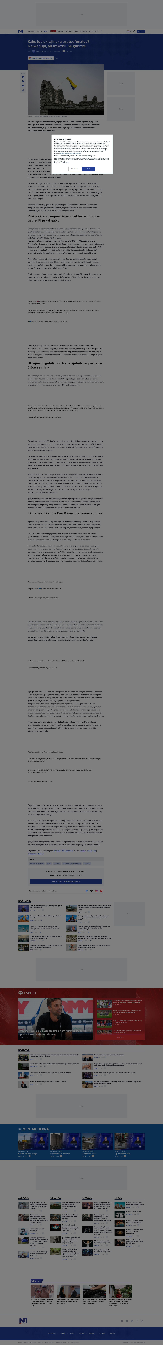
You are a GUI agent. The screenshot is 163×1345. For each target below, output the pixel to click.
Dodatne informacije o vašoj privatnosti (70, 153)
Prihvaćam (88, 168)
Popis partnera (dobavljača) (61, 162)
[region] (82, 154)
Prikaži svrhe (74, 168)
